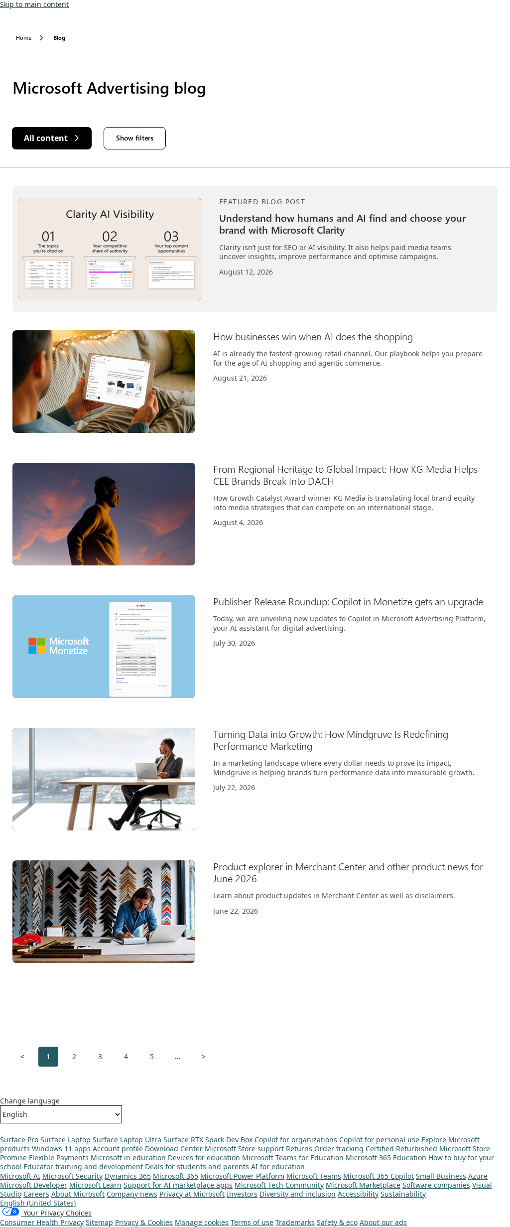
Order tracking (339, 1148)
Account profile (118, 1148)
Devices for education (204, 1157)
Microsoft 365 (175, 1176)
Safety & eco (337, 1222)
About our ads (383, 1222)
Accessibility (358, 1194)
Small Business (441, 1176)
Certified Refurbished (401, 1148)
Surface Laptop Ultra (127, 1139)
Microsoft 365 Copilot (378, 1176)
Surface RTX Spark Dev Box (208, 1139)
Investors (242, 1194)
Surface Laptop (65, 1139)
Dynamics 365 (128, 1176)
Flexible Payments (59, 1157)
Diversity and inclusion (297, 1194)
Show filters (134, 137)
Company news (132, 1194)
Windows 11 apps (61, 1148)
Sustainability (403, 1194)
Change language (30, 1100)
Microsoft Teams (313, 1176)
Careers (36, 1194)
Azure (478, 1176)
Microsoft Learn (95, 1185)
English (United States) (38, 1203)
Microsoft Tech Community (279, 1185)
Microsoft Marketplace (363, 1185)
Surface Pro (19, 1139)
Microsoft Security (72, 1176)
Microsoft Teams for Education (293, 1157)
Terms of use (252, 1222)
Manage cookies (202, 1222)
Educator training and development (83, 1166)
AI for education (278, 1166)
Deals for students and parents (197, 1166)
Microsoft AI (20, 1176)
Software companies (436, 1185)
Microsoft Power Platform (242, 1176)
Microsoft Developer (33, 1185)
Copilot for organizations (296, 1139)
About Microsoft (78, 1194)
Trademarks (295, 1222)
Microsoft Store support (244, 1148)
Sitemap (99, 1222)
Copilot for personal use (379, 1139)
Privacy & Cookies (144, 1222)
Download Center (174, 1148)
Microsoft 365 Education (386, 1157)
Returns (299, 1148)
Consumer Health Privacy (42, 1222)
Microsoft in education (128, 1157)
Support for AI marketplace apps (178, 1185)
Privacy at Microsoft (192, 1194)
